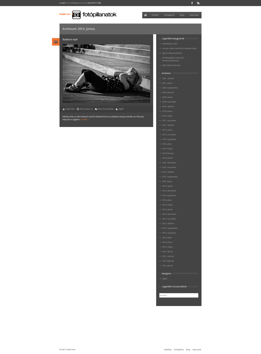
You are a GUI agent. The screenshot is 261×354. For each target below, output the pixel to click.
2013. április (167, 251)
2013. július (167, 237)
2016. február (168, 153)
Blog (182, 15)
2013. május (167, 247)
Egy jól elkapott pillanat (172, 53)
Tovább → (85, 119)
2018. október (168, 106)
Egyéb (121, 109)
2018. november (169, 102)
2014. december (169, 190)
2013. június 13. (86, 109)
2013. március (168, 256)
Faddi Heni (70, 109)
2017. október (168, 125)
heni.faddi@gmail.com (75, 3)
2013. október (168, 223)
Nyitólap (146, 15)
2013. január (167, 265)
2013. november (169, 219)
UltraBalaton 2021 (170, 43)
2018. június (167, 111)
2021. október (168, 78)
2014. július (167, 200)
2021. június (167, 83)
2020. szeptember (170, 87)
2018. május (167, 116)
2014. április (167, 209)
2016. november (169, 134)
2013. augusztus (169, 233)
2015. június (167, 181)
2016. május (167, 148)
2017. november (169, 120)
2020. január (167, 97)
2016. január (167, 158)
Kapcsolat (194, 15)
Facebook (192, 3)
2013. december (169, 214)
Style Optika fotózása (171, 65)
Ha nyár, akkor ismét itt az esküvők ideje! (179, 48)
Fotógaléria (169, 15)
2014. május (167, 204)
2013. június (167, 242)
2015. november (169, 167)
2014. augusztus (169, 195)
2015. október (168, 172)
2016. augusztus (169, 139)
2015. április (167, 186)
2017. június (167, 130)
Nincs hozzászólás (106, 109)
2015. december (169, 162)
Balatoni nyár (70, 39)
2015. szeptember (170, 176)
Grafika (155, 15)
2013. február (168, 261)
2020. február (168, 92)
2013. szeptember (170, 228)
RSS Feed (198, 3)
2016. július (167, 144)
